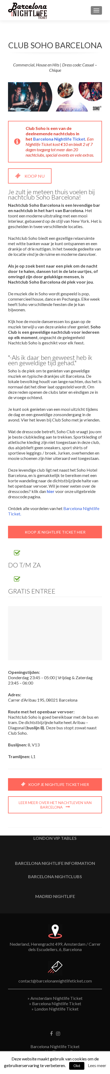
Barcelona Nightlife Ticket (59, 138)
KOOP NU (35, 175)
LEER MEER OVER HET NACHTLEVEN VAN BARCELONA (55, 804)
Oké (76, 1066)
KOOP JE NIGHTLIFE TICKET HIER (55, 532)
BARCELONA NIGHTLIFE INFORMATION (55, 863)
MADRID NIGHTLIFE (55, 896)
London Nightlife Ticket (56, 1008)
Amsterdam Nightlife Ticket (56, 998)
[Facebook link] (51, 1033)
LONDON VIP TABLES (55, 838)
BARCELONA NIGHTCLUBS (55, 876)
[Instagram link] (58, 1033)
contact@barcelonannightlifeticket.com (55, 980)
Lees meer (97, 1065)
